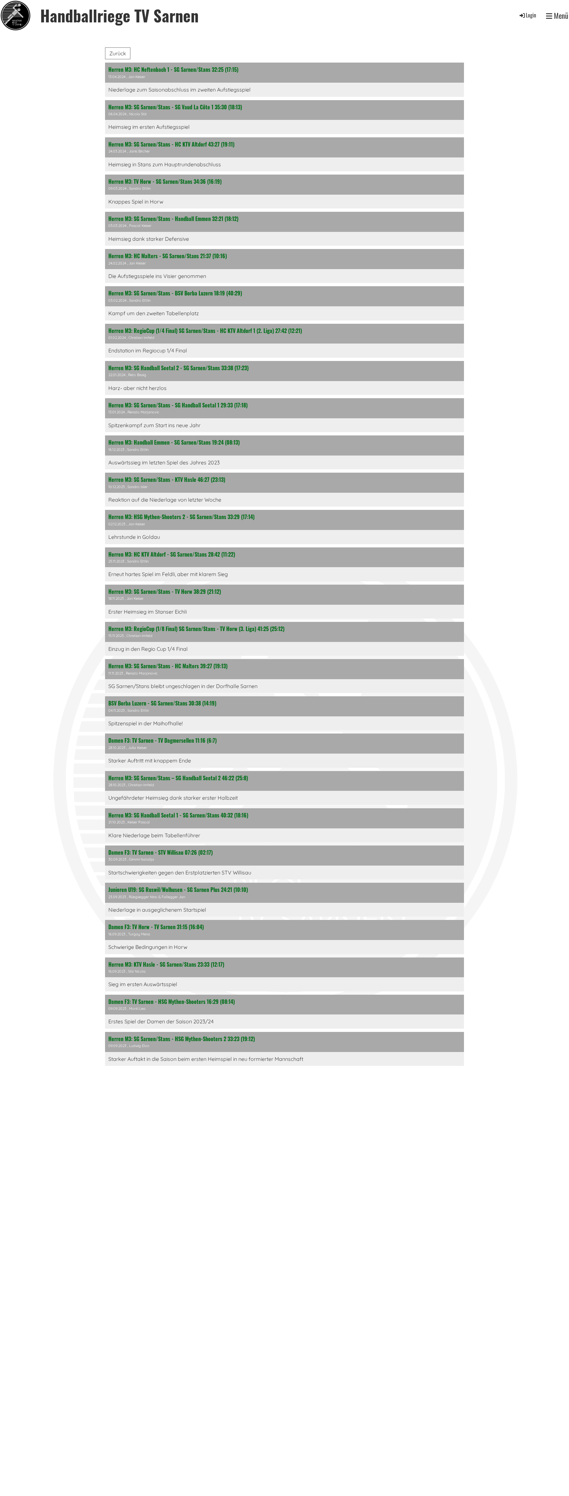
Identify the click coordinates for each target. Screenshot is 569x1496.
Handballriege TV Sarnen (119, 15)
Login (531, 15)
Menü (560, 16)
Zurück (117, 53)
